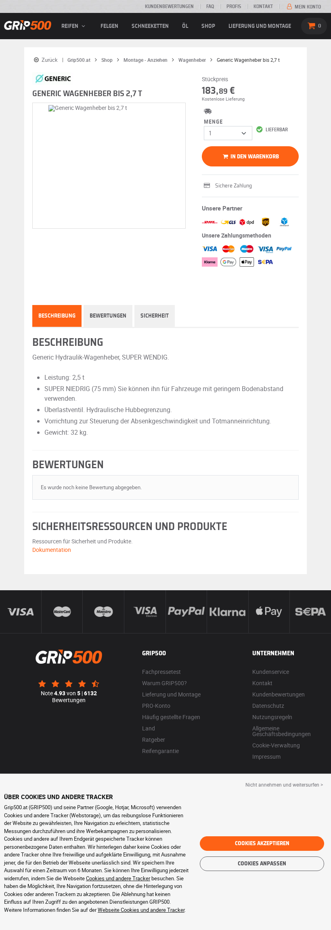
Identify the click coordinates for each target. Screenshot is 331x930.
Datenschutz (268, 705)
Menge (213, 122)
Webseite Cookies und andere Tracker (141, 909)
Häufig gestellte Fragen (171, 717)
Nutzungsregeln (272, 717)
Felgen (109, 26)
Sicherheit (154, 316)
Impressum (266, 756)
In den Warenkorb (254, 157)
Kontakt (263, 6)
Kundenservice (270, 671)
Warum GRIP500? (164, 683)
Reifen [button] (70, 26)
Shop (208, 26)
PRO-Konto (156, 705)
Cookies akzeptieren (262, 843)
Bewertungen (108, 316)
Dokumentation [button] (51, 549)
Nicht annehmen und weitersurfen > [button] (284, 784)
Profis (233, 6)
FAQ (210, 6)
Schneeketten (150, 26)
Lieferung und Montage (259, 26)
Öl (185, 26)
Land (148, 728)
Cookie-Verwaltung (276, 745)
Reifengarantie (160, 751)
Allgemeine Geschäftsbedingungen (281, 731)
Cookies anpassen (262, 864)
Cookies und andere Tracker (118, 878)
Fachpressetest (161, 671)
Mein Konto (307, 6)
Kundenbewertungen (169, 6)
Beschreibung (56, 316)
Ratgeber (153, 739)
